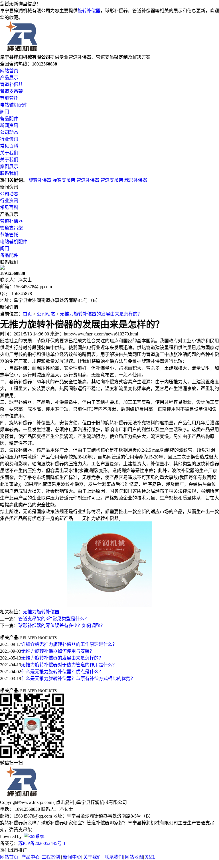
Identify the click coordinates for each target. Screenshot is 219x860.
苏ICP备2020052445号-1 (42, 843)
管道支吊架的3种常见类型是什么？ (53, 618)
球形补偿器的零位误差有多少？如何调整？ (61, 625)
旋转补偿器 (89, 10)
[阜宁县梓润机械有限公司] (22, 50)
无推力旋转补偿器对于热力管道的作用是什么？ (69, 664)
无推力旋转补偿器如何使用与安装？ (57, 651)
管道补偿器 (11, 84)
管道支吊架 (11, 91)
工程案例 (51, 857)
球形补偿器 (135, 180)
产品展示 (9, 77)
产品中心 (30, 857)
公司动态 (9, 132)
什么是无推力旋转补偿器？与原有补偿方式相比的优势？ (78, 678)
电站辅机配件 (13, 105)
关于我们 (9, 152)
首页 (27, 314)
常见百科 (9, 146)
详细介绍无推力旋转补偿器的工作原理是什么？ (69, 644)
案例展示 (9, 166)
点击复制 (65, 802)
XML (150, 857)
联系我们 (9, 173)
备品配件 (9, 118)
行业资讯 (9, 139)
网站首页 (9, 70)
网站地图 (134, 857)
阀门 (4, 111)
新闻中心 (72, 857)
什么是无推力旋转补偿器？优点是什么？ (62, 671)
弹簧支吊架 (63, 180)
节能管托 (9, 98)
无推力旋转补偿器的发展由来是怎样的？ (101, 314)
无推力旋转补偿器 (41, 611)
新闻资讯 (9, 125)
